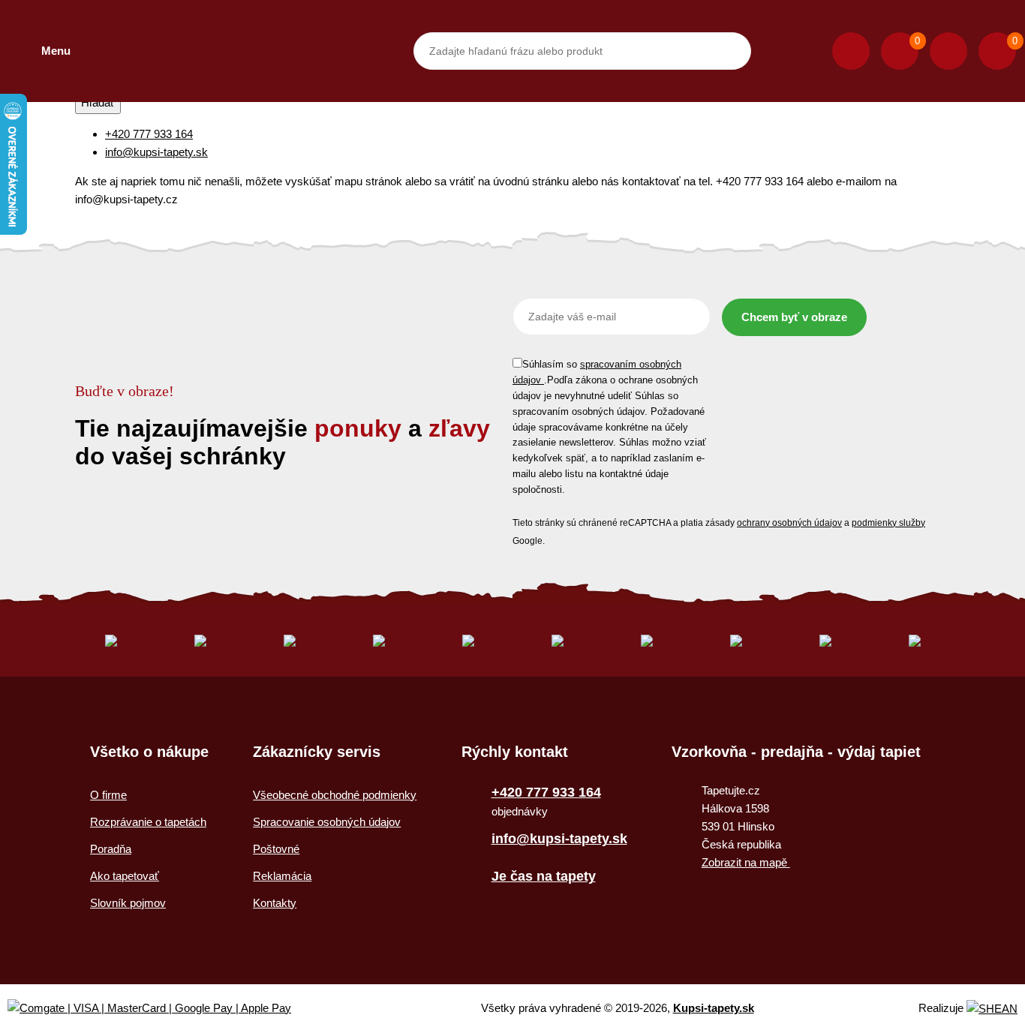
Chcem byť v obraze (794, 317)
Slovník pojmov (128, 902)
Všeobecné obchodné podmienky (334, 794)
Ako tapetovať (124, 875)
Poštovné (276, 848)
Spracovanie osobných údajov (327, 821)
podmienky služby (888, 523)
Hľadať (98, 102)
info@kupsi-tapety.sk (156, 152)
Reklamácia (282, 875)
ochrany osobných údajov (789, 523)
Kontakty (274, 902)
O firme (108, 794)
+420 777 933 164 (149, 134)
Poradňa (110, 848)
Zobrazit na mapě (746, 862)
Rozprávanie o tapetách (148, 821)
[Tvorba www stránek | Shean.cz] (991, 1008)
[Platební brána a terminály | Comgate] (162, 1008)
